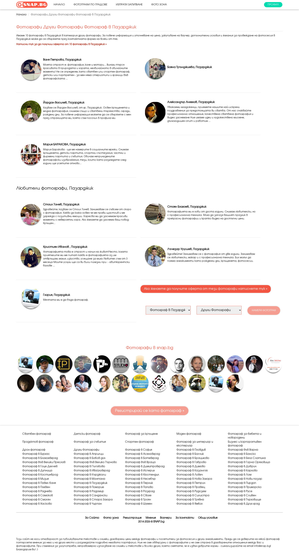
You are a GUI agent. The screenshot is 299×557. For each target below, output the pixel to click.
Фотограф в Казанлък (192, 470)
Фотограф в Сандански (90, 495)
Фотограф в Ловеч (189, 474)
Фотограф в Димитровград (145, 466)
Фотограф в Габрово (191, 462)
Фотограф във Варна (243, 450)
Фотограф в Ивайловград (92, 470)
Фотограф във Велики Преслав (43, 462)
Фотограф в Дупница (37, 470)
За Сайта (92, 518)
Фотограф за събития (90, 442)
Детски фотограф (87, 434)
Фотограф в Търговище (244, 499)
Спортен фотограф (139, 442)
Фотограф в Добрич (242, 466)
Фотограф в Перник (139, 483)
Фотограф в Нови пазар (245, 479)
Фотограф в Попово (139, 487)
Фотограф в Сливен (242, 495)
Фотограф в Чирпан (88, 504)
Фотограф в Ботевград (142, 458)
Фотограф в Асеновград (142, 454)
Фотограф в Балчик (190, 454)
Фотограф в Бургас (36, 454)
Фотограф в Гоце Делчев (39, 466)
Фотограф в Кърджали (90, 474)
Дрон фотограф (33, 450)
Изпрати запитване (129, 4)
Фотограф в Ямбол (189, 504)
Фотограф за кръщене (141, 434)
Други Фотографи (86, 450)
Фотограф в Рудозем (191, 491)
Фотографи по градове (90, 4)
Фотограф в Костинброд (40, 474)
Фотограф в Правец (190, 487)
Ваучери (165, 518)
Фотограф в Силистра (192, 495)
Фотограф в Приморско (244, 487)
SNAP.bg (158, 521)
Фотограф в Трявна (190, 499)
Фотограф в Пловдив (191, 450)
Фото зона (159, 4)
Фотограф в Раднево (37, 491)
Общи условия (208, 518)
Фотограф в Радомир (89, 491)
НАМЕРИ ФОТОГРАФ (264, 310)
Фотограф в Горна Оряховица (249, 462)
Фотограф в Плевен (36, 487)
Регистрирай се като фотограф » (149, 411)
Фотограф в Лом (239, 474)
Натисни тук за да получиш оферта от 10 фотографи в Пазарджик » (61, 44)
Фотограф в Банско (242, 454)
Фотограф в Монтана (89, 479)
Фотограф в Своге (138, 495)
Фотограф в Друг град (244, 504)
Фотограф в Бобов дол (90, 458)
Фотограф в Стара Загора (93, 499)
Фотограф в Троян (138, 499)
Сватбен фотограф (36, 434)
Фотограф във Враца (140, 462)
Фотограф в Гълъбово (89, 466)
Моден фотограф (188, 434)
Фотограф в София (138, 450)
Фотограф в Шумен (138, 504)
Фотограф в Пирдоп (242, 483)
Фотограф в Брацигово (192, 458)
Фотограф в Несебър (140, 479)
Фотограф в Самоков (37, 495)
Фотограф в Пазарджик (90, 483)
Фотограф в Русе (240, 491)
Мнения (151, 518)
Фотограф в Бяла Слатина (247, 458)
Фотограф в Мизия (35, 479)
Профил (273, 4)
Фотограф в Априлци (88, 454)
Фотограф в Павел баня (39, 483)
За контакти (185, 518)
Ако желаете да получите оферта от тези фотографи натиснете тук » (205, 288)
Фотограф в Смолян (36, 499)
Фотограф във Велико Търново (95, 462)
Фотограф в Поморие (89, 487)
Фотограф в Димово (190, 466)
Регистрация (132, 518)
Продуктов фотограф (37, 442)
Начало (59, 4)
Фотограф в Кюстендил (142, 474)
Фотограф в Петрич (190, 483)
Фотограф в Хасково (37, 504)
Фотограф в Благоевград (40, 458)
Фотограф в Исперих (140, 470)
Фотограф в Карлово (242, 470)
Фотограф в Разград (140, 491)
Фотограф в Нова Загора (194, 479)
